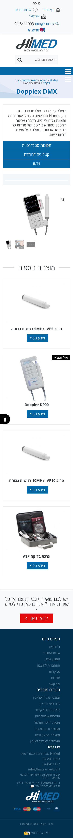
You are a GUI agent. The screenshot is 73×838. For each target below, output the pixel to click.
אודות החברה (51, 653)
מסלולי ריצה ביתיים (47, 735)
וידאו (36, 164)
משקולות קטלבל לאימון (45, 741)
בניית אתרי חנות (40, 833)
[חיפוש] (20, 59)
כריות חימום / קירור (47, 710)
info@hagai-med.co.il (44, 769)
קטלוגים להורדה (36, 154)
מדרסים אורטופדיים (47, 716)
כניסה (36, 3)
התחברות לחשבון (48, 665)
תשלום (55, 678)
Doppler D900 (37, 404)
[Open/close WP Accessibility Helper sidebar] (5, 419)
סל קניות (54, 671)
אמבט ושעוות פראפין (46, 697)
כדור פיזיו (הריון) (50, 703)
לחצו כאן (38, 618)
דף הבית (54, 646)
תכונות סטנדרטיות (36, 145)
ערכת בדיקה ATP (36, 556)
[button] (68, 71)
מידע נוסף (37, 338)
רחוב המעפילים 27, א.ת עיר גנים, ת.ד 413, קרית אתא (38, 784)
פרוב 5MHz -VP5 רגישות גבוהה (36, 328)
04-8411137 (51, 764)
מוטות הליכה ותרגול (47, 722)
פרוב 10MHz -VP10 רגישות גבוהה (36, 480)
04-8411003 (24, 23)
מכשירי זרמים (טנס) (47, 728)
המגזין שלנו (52, 659)
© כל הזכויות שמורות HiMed (36, 824)
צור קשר (54, 684)
